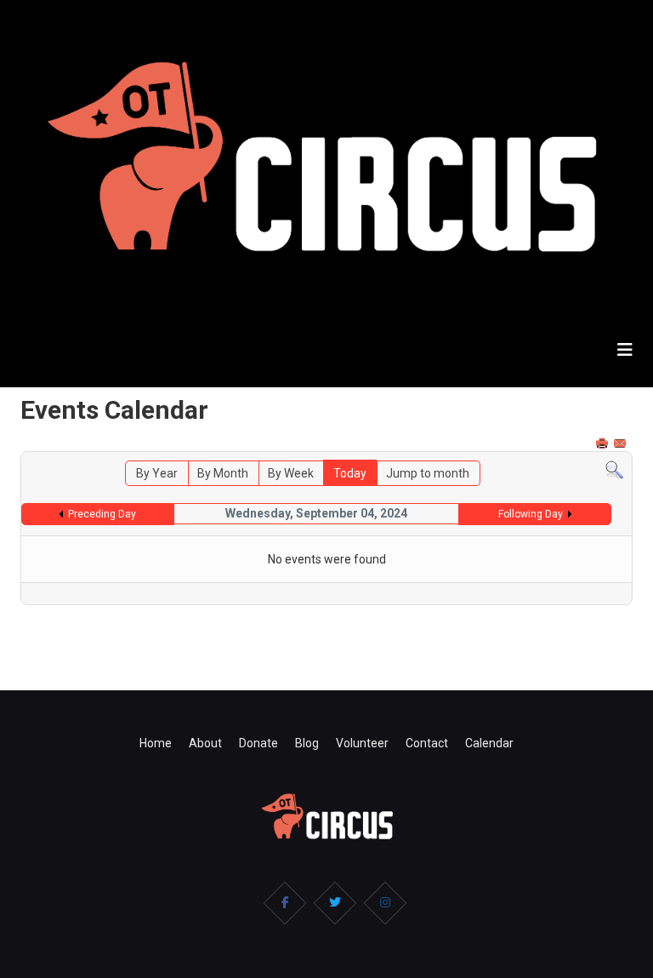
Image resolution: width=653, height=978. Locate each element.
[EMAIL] (621, 443)
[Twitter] (335, 903)
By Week (291, 473)
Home (155, 743)
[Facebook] (285, 903)
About (205, 743)
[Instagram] (385, 903)
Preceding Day (102, 514)
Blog (307, 743)
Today (349, 473)
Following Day (530, 514)
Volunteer (362, 743)
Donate (258, 743)
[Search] (614, 470)
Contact (427, 743)
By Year (157, 473)
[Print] (603, 443)
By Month (222, 473)
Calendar (489, 743)
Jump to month (427, 473)
